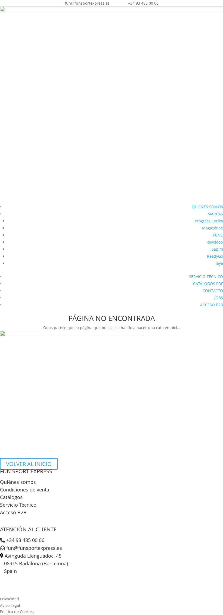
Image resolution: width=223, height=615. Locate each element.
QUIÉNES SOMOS (207, 206)
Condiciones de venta (24, 489)
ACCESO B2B (211, 304)
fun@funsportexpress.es (33, 548)
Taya (219, 263)
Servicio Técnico (18, 505)
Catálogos (11, 497)
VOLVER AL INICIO (29, 464)
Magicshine (212, 228)
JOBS (218, 297)
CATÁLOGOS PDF (208, 283)
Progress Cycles (209, 220)
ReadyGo (215, 256)
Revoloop (214, 242)
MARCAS (215, 213)
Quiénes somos (18, 482)
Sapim (217, 249)
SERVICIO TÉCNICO (206, 276)
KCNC (218, 235)
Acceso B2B (13, 512)
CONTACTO (213, 290)
